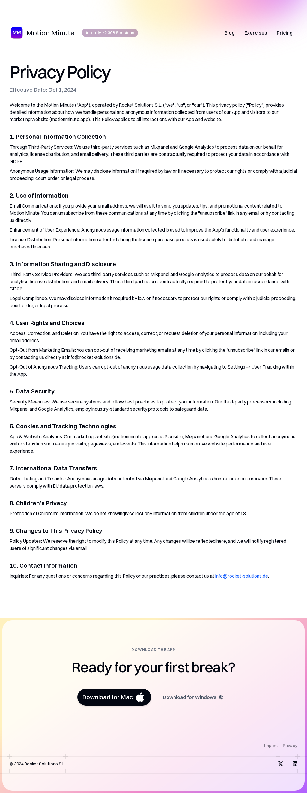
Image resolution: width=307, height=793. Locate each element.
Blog (230, 33)
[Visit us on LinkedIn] (295, 763)
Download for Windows (189, 697)
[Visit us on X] (280, 763)
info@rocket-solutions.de (241, 576)
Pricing (285, 33)
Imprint (271, 745)
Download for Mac (107, 697)
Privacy (290, 745)
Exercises (255, 33)
